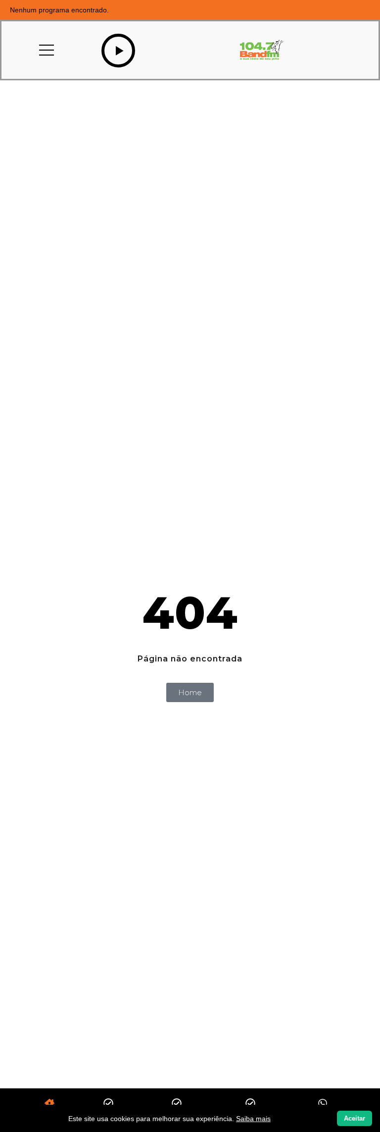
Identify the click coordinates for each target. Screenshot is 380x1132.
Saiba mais (253, 1119)
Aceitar (354, 1118)
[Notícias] (108, 1104)
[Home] (49, 1104)
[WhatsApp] (323, 1104)
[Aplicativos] (250, 1104)
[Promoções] (177, 1104)
